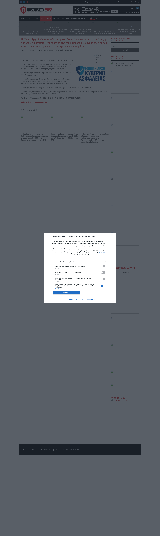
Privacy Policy (90, 299)
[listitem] (80, 262)
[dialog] (80, 268)
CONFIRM (66, 292)
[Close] (112, 237)
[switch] (103, 266)
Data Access (80, 299)
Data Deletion (70, 299)
